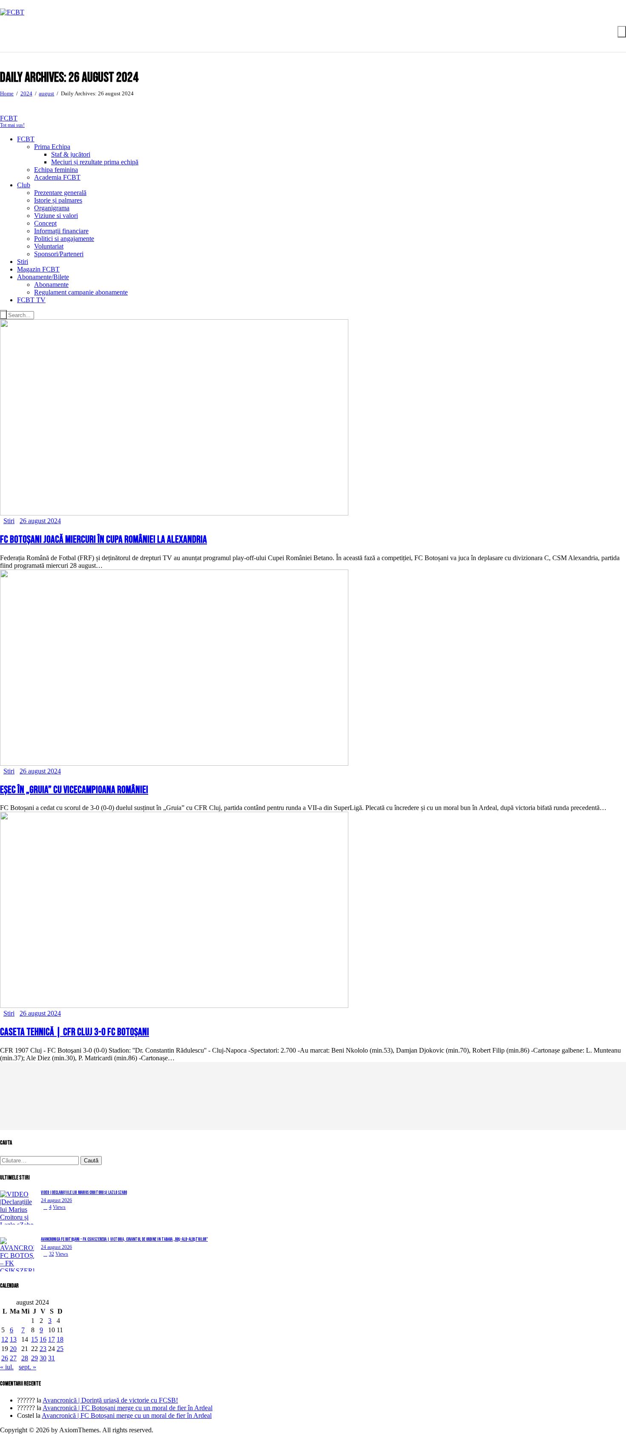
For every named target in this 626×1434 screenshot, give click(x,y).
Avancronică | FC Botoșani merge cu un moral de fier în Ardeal (127, 1407)
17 (51, 1339)
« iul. (7, 1367)
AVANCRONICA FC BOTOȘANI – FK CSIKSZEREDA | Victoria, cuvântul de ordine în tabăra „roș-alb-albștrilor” (124, 1239)
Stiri (8, 520)
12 (4, 1339)
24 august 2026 (56, 1200)
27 (13, 1358)
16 (43, 1339)
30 (43, 1358)
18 (60, 1339)
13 (13, 1339)
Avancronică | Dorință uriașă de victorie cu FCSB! (110, 1400)
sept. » (27, 1367)
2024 (26, 93)
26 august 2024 (40, 520)
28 (24, 1358)
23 (43, 1348)
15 (34, 1339)
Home (7, 93)
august (46, 93)
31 (51, 1358)
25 (60, 1348)
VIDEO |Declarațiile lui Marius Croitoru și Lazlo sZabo (84, 1192)
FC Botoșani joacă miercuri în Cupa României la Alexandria (103, 539)
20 (13, 1348)
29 (34, 1358)
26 (4, 1358)
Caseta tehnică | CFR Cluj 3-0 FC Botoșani (74, 1032)
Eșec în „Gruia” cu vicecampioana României (74, 790)
